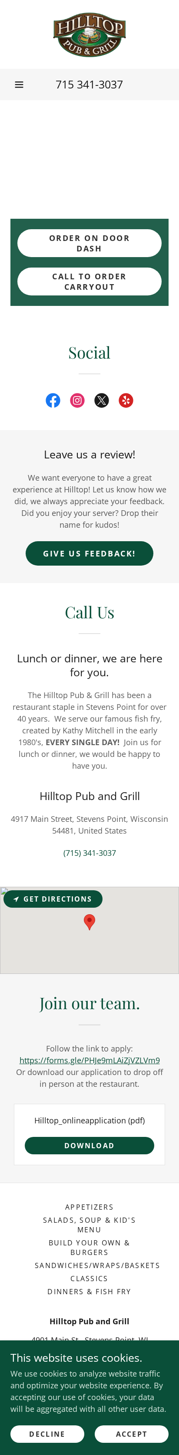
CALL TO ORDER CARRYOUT (89, 281)
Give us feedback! (89, 553)
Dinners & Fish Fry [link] (89, 1291)
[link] (89, 34)
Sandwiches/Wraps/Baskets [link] (97, 1265)
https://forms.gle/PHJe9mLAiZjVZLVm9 (90, 1060)
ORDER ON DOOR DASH (89, 243)
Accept (132, 1434)
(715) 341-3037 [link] (89, 853)
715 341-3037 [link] (89, 84)
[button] (19, 84)
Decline (47, 1434)
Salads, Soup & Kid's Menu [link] (89, 1225)
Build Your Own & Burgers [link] (90, 1247)
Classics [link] (89, 1278)
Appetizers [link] (89, 1207)
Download (89, 1145)
